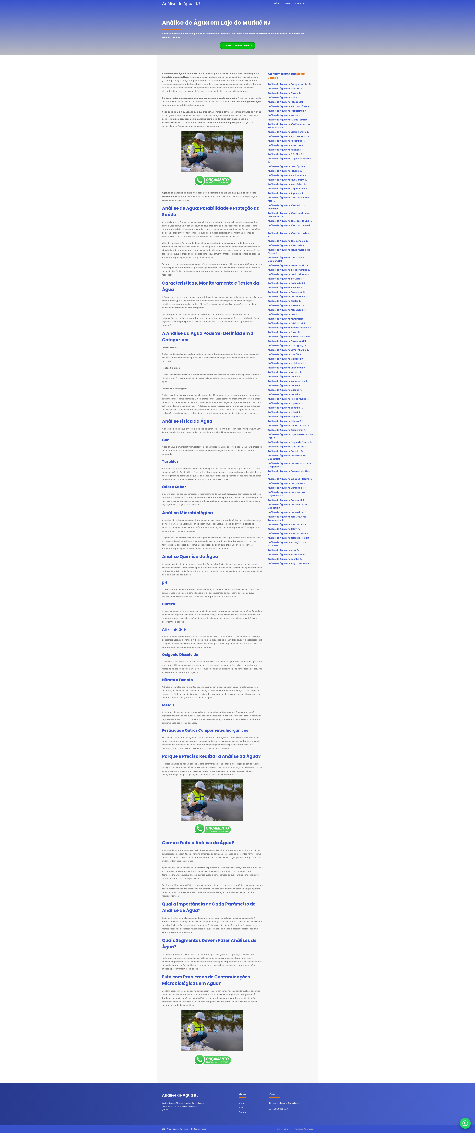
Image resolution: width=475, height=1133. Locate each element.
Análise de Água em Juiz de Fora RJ (287, 119)
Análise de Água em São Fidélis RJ (286, 245)
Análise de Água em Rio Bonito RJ (286, 283)
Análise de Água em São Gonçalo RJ (288, 240)
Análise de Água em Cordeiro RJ (285, 451)
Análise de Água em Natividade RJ (287, 363)
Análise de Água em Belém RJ (284, 528)
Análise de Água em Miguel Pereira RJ (288, 131)
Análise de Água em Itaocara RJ (285, 407)
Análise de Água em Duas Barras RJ (287, 446)
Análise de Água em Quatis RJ (284, 300)
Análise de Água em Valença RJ (285, 149)
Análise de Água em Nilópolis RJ (285, 358)
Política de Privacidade (304, 1129)
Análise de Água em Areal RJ (283, 550)
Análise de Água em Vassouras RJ (287, 140)
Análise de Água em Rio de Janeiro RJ (288, 265)
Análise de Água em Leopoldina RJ (287, 110)
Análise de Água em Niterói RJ (284, 354)
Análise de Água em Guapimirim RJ (287, 430)
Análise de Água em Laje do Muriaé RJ (289, 398)
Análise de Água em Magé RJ (284, 385)
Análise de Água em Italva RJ (284, 412)
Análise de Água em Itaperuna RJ (286, 403)
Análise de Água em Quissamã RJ (286, 292)
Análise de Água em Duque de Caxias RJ (290, 442)
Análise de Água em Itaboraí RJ (285, 421)
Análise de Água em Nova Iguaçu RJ (288, 345)
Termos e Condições (284, 1129)
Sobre (287, 4)
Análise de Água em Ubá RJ (283, 97)
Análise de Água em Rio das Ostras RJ (289, 269)
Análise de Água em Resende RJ (285, 287)
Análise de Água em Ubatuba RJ (285, 88)
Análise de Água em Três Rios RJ (286, 154)
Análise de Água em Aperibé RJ (285, 559)
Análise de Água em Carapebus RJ (287, 483)
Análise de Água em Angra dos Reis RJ (289, 563)
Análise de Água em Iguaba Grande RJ (289, 425)
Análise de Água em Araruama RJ (286, 554)
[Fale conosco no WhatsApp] (465, 1123)
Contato (299, 4)
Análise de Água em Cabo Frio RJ (286, 512)
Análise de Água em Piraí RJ (283, 314)
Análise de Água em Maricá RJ (284, 376)
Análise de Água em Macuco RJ (285, 389)
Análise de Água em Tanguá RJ (285, 170)
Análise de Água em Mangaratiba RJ (288, 381)
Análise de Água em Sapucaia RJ (286, 193)
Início (277, 4)
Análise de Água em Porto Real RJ (286, 305)
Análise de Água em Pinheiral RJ (285, 318)
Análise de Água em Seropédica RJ (287, 184)
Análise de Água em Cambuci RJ (286, 500)
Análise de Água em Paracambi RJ (287, 341)
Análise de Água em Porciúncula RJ (287, 309)
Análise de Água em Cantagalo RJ (287, 487)
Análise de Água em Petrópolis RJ (286, 323)
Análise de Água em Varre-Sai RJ (286, 145)
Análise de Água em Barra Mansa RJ (288, 533)
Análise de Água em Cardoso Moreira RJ (290, 478)
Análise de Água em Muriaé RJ (284, 115)
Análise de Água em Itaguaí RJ (285, 416)
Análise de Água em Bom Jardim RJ (287, 524)
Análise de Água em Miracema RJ (286, 367)
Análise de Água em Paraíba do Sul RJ (289, 336)
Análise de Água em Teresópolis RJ (287, 166)
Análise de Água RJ (181, 3)
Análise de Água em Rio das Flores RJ (288, 274)
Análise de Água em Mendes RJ (285, 372)
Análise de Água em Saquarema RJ (287, 188)
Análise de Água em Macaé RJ (284, 394)
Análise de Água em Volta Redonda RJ (289, 136)
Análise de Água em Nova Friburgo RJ (288, 349)
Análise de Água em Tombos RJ (285, 101)
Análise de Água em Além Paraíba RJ (288, 106)
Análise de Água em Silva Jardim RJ (287, 179)
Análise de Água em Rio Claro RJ (286, 278)
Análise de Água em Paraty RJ (284, 93)
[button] (309, 3)
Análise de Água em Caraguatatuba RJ (289, 84)
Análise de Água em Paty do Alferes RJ (289, 327)
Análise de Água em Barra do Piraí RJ (288, 537)
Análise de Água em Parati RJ (284, 332)
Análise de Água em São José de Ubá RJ (290, 220)
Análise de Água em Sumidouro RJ (287, 175)
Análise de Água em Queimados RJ (287, 296)
